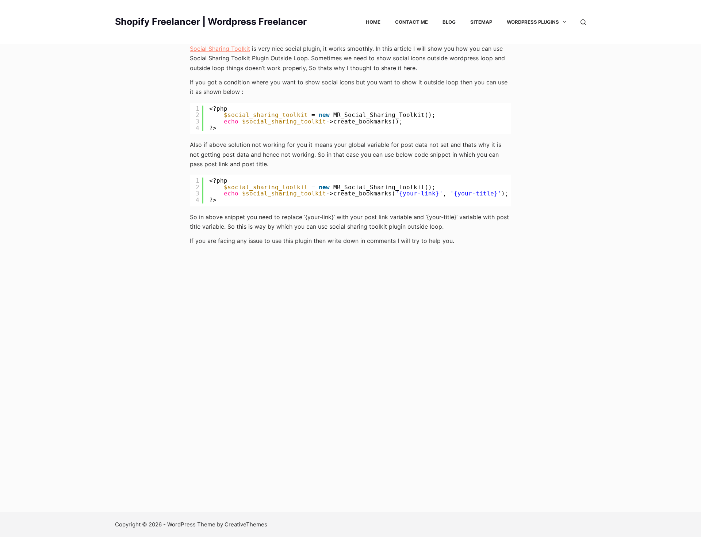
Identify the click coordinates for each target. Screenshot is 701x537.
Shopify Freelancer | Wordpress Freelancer (211, 21)
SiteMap (481, 22)
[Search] (583, 22)
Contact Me (411, 22)
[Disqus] (350, 381)
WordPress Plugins (533, 22)
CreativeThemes (246, 524)
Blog (449, 22)
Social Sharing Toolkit (220, 48)
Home (373, 22)
